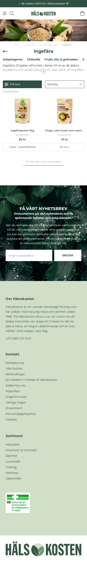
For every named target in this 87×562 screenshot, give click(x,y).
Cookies (11, 419)
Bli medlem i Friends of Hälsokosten (31, 380)
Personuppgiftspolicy (21, 414)
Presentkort (14, 408)
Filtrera (15, 84)
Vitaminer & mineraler (21, 450)
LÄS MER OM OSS (18, 338)
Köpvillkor (13, 391)
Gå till (64, 147)
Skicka (67, 255)
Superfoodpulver (48, 44)
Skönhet (11, 456)
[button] (64, 84)
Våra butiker (14, 368)
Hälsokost (13, 444)
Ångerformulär (16, 397)
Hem (16, 44)
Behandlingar (15, 374)
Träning (11, 467)
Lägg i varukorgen (23, 147)
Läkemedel (13, 478)
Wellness (12, 473)
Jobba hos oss (15, 385)
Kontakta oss (15, 363)
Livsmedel (29, 44)
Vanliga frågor (16, 402)
